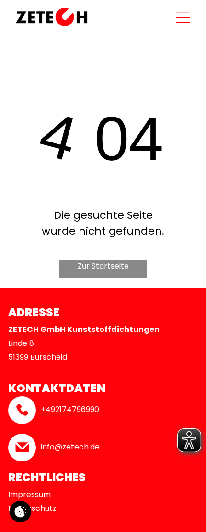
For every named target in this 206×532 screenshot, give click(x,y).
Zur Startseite (103, 266)
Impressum (29, 494)
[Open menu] (183, 17)
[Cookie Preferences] (20, 511)
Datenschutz (32, 508)
